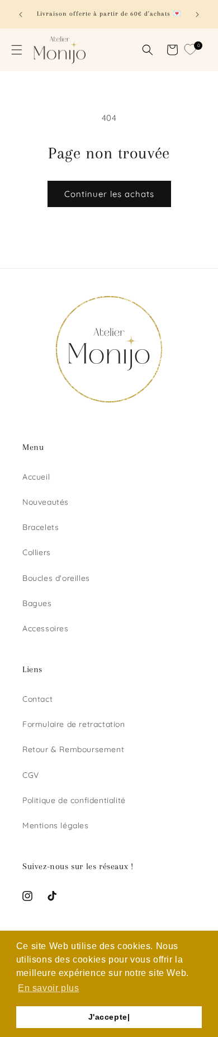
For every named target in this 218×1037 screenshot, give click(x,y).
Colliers (36, 552)
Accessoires (45, 628)
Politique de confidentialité (74, 800)
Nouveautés (45, 502)
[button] (16, 49)
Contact (37, 699)
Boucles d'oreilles (56, 578)
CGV (30, 775)
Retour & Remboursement (73, 749)
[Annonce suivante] (197, 14)
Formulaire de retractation (73, 724)
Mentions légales (55, 825)
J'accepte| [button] (109, 1016)
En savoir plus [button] (48, 988)
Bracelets (40, 527)
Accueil (36, 477)
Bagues (37, 603)
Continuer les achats (109, 194)
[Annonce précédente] (20, 14)
